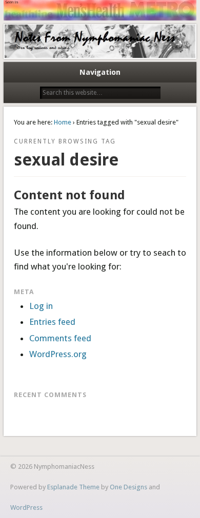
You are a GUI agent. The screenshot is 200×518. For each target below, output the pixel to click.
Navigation (100, 72)
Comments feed (60, 338)
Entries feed (52, 322)
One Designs (128, 487)
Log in (41, 306)
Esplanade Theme (73, 487)
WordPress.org (58, 354)
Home (62, 122)
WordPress (26, 507)
